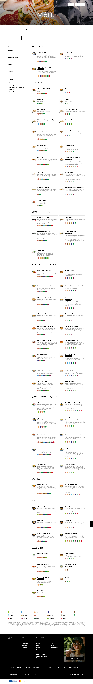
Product (38, 643)
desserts (10, 71)
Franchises (39, 652)
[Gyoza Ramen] (33, 56)
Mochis (67, 577)
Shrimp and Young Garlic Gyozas (47, 120)
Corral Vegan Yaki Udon (44, 340)
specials (10, 47)
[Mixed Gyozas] (33, 148)
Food (26, 29)
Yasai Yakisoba (69, 381)
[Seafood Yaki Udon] (33, 372)
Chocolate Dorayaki (43, 564)
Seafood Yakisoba (70, 369)
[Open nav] (8, 4)
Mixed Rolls (68, 217)
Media (52, 645)
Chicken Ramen (42, 403)
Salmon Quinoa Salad (71, 484)
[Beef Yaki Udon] (61, 274)
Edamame (40, 99)
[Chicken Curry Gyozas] (61, 112)
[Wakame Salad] (33, 202)
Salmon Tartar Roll (70, 231)
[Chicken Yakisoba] (61, 317)
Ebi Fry (67, 88)
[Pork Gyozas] (33, 112)
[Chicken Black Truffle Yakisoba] (33, 303)
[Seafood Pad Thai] (61, 358)
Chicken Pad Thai (70, 297)
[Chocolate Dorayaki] (33, 568)
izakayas (10, 50)
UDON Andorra (11, 667)
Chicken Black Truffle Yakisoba (46, 297)
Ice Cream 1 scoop (70, 564)
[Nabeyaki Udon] (33, 453)
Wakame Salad (41, 200)
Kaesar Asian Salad (43, 484)
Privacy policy (24, 674)
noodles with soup (13, 61)
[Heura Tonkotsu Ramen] (61, 422)
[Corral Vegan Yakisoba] (61, 344)
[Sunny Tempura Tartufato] (33, 71)
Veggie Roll (40, 250)
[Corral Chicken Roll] (33, 221)
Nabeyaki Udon (41, 448)
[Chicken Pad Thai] (61, 303)
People (38, 647)
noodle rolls (11, 54)
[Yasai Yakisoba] (61, 386)
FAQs (52, 643)
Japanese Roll (41, 130)
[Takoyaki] (33, 177)
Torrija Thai (40, 591)
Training (38, 649)
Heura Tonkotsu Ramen (72, 418)
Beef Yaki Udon (69, 270)
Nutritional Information (14, 91)
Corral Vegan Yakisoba (71, 340)
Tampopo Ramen (70, 448)
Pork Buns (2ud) (69, 145)
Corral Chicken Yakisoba (72, 326)
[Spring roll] (33, 162)
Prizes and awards (40, 654)
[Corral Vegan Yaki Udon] (33, 344)
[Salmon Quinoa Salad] (61, 489)
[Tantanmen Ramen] (33, 468)
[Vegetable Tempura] (33, 191)
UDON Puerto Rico (62, 667)
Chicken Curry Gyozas (71, 109)
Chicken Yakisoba (70, 314)
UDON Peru (44, 667)
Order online (25, 647)
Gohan (67, 99)
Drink (67, 29)
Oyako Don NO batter (43, 533)
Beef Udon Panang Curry (44, 270)
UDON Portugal (52, 667)
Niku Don (40, 520)
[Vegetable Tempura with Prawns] (61, 191)
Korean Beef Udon (70, 52)
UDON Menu (12, 82)
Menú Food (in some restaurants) (16, 87)
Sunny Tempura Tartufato (44, 67)
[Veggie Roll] (33, 254)
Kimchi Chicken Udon (43, 433)
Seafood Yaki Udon (43, 369)
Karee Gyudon (69, 507)
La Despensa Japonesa (42, 659)
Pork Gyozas (41, 109)
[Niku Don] (33, 524)
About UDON (39, 641)
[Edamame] (33, 101)
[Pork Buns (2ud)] (61, 148)
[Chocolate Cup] (61, 556)
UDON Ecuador (27, 667)
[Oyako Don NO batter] (33, 537)
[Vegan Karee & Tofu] (61, 537)
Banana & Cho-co (42, 553)
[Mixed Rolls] (61, 221)
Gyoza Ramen (41, 52)
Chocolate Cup (69, 553)
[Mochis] (61, 581)
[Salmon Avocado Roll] (33, 238)
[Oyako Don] (61, 524)
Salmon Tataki (69, 172)
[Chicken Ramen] (33, 407)
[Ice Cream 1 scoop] (61, 568)
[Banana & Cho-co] (33, 556)
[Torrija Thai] (33, 593)
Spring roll (40, 157)
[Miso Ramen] (61, 437)
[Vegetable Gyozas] (61, 122)
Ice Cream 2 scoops (43, 577)
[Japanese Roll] (33, 134)
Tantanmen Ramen (42, 464)
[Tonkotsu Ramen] (61, 468)
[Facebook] (75, 674)
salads (10, 64)
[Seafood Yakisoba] (61, 372)
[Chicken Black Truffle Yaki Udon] (61, 288)
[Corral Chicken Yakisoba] (61, 330)
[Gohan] (61, 101)
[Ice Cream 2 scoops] (33, 581)
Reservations (25, 645)
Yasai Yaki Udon (42, 381)
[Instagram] (70, 675)
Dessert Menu (12, 89)
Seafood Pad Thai (70, 354)
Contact (53, 641)
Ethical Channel (54, 647)
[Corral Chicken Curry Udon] (61, 407)
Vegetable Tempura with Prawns (74, 187)
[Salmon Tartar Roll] (61, 238)
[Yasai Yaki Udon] (33, 386)
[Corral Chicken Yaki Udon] (33, 330)
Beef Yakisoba (41, 284)
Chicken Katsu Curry (43, 507)
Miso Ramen (68, 433)
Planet (37, 645)
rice (9, 68)
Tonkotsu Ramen (70, 464)
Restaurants (25, 643)
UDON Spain (10, 669)
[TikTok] (72, 674)
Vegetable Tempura (43, 187)
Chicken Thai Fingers (43, 88)
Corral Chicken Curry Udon (73, 403)
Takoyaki (40, 172)
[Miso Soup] (61, 134)
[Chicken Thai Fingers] (33, 90)
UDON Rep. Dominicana (73, 667)
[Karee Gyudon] (61, 510)
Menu (23, 641)
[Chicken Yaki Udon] (33, 317)
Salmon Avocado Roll (43, 231)
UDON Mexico (36, 667)
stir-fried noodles (13, 57)
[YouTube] (78, 674)
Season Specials (13, 85)
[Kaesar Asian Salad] (33, 489)
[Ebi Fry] (61, 90)
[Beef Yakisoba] (33, 288)
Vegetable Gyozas (70, 120)
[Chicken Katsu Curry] (33, 510)
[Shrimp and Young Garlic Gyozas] (33, 122)
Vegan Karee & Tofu (71, 533)
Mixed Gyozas (41, 145)
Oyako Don (68, 520)
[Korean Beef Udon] (61, 56)
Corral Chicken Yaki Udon (45, 326)
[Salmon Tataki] (61, 177)
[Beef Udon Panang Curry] (33, 274)
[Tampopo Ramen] (61, 453)
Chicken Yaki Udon (43, 314)
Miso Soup (68, 130)
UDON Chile (19, 667)
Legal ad (29, 674)
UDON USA (18, 669)
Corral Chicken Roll (43, 217)
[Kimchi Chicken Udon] (33, 437)
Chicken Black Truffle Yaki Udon (74, 284)
